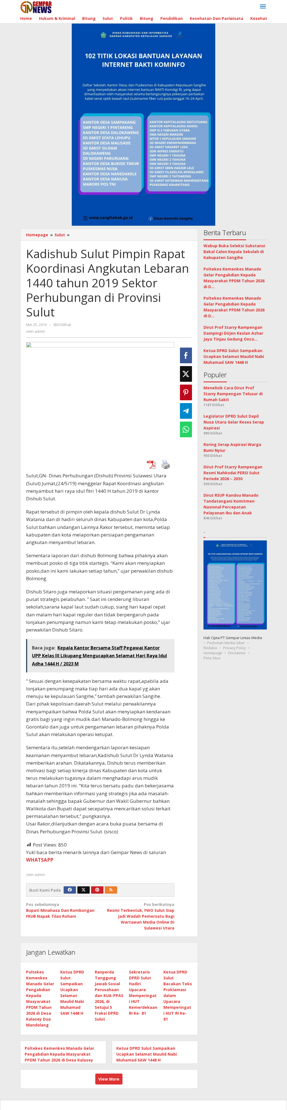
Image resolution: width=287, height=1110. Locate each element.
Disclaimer (237, 652)
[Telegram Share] (186, 411)
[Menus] (263, 6)
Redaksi (210, 647)
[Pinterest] (97, 890)
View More (108, 1079)
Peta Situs (212, 657)
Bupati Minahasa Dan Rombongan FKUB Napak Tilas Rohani (60, 910)
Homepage (212, 652)
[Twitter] (83, 890)
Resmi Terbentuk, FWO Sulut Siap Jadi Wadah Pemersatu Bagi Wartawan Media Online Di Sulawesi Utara (140, 916)
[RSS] (111, 890)
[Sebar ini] (186, 355)
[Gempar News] (36, 6)
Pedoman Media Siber (226, 642)
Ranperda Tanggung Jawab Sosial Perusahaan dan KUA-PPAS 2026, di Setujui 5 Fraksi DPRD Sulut (109, 995)
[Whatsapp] (186, 429)
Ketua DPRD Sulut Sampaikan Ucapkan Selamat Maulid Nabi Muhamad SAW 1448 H (146, 1054)
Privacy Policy (234, 647)
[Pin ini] (186, 392)
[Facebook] (70, 890)
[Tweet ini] (186, 374)
